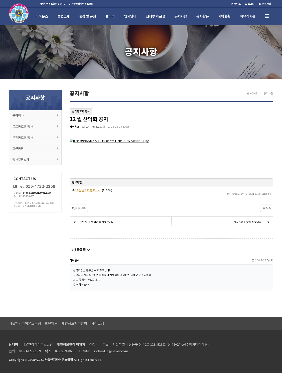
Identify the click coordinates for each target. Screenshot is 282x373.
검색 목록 (79, 208)
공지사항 (180, 16)
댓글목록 (80, 250)
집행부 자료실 (155, 16)
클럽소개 (63, 16)
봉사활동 (202, 16)
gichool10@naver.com (37, 192)
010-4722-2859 (30, 351)
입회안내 (130, 16)
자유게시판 (247, 16)
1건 (87, 126)
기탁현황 (224, 16)
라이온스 (41, 16)
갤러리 (110, 16)
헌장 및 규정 (87, 16)
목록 (268, 208)
